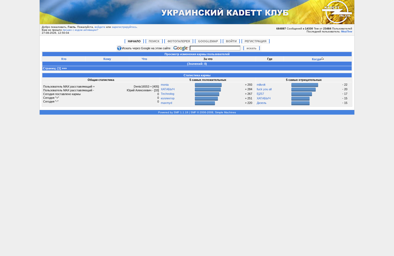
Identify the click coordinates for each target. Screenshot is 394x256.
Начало (134, 41)
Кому (107, 59)
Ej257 (260, 93)
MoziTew (346, 31)
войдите (100, 26)
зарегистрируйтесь (124, 26)
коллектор (167, 98)
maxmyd (166, 102)
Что (144, 59)
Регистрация (255, 41)
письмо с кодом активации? (80, 29)
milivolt (261, 84)
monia (165, 84)
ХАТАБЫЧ (167, 89)
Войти (231, 41)
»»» (64, 68)
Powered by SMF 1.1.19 (173, 112)
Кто (63, 59)
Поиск (154, 41)
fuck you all (264, 89)
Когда (316, 59)
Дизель (261, 102)
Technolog (167, 93)
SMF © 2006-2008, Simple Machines (213, 112)
